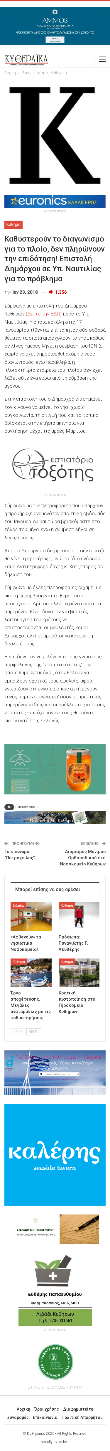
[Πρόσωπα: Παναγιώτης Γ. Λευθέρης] (79, 916)
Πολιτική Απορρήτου (82, 1417)
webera (64, 1442)
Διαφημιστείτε (78, 1409)
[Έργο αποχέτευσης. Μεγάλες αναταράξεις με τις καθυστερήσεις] (31, 972)
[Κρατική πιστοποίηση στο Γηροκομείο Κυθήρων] (79, 972)
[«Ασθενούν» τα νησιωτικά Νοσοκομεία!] (31, 916)
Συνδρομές (18, 1417)
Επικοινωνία (45, 1417)
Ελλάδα (18, 905)
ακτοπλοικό (26, 807)
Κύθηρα (13, 224)
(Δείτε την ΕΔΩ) (44, 314)
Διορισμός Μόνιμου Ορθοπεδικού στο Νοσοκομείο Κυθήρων (83, 858)
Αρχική (23, 1409)
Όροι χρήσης (46, 1409)
